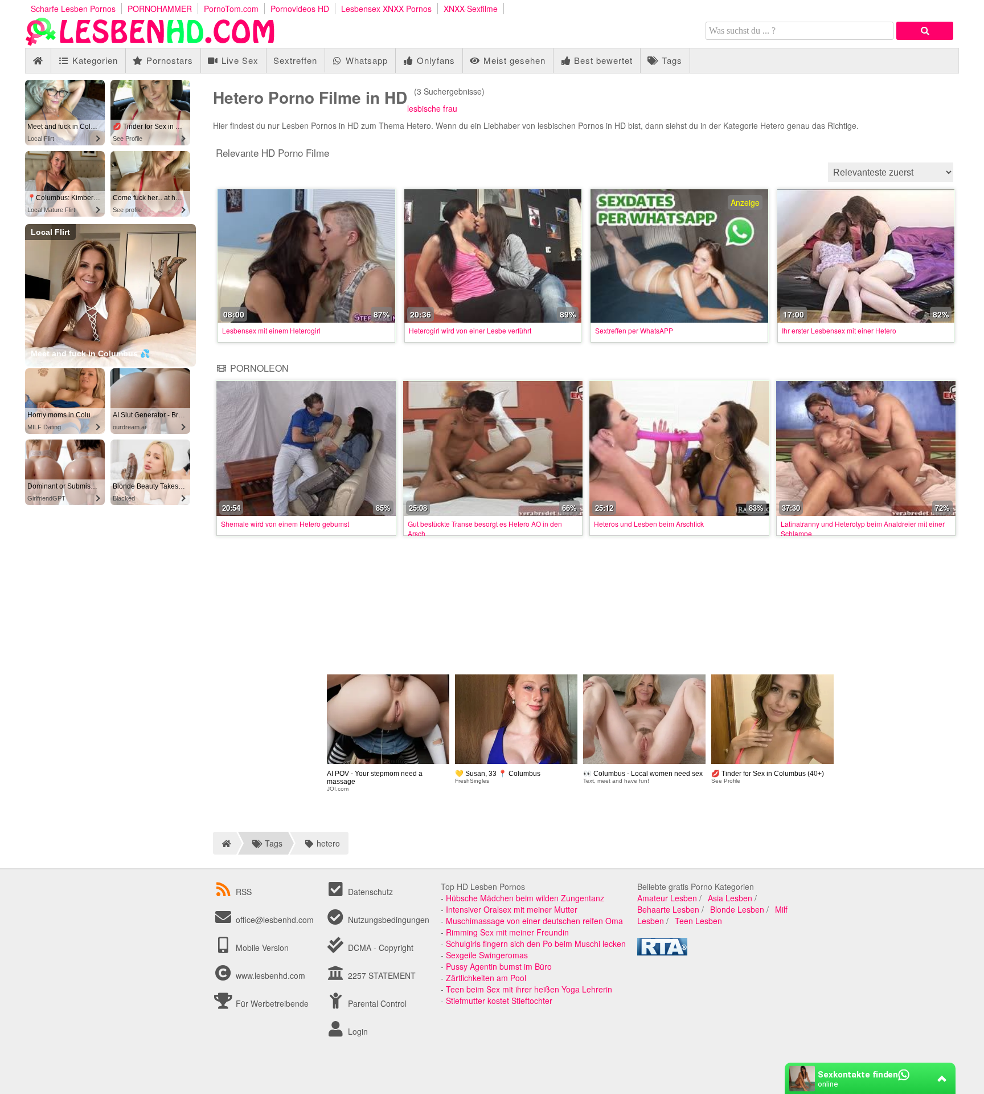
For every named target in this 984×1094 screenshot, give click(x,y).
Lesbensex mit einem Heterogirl (271, 330)
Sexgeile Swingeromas (487, 955)
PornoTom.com (231, 8)
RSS (244, 891)
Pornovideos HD (299, 8)
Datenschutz (369, 891)
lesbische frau (432, 108)
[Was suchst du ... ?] (924, 31)
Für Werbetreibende (271, 1003)
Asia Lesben (730, 898)
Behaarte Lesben (668, 909)
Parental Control (376, 1003)
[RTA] (662, 952)
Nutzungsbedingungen (387, 919)
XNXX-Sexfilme (471, 8)
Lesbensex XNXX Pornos (386, 8)
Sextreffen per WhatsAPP (634, 330)
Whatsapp (365, 60)
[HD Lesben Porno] (150, 42)
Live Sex (239, 60)
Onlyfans (434, 60)
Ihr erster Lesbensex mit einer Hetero (839, 330)
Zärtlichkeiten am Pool (486, 977)
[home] (224, 843)
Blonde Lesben (737, 909)
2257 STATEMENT (381, 975)
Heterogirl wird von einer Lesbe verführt (470, 330)
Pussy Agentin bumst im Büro (499, 966)
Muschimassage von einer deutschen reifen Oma (534, 920)
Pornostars (168, 60)
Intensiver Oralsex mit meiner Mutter (511, 909)
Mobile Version (261, 947)
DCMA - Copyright (379, 947)
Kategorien (93, 60)
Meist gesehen (513, 60)
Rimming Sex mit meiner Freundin (507, 932)
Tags (670, 60)
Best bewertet (602, 60)
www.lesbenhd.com (270, 975)
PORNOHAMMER (160, 8)
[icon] (38, 60)
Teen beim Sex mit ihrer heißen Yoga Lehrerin (529, 989)
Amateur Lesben (667, 898)
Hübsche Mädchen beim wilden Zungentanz (525, 898)
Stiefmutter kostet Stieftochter (499, 1000)
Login (357, 1031)
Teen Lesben (698, 920)
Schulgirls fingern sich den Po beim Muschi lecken (536, 943)
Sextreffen (295, 60)
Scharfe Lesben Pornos (73, 8)
